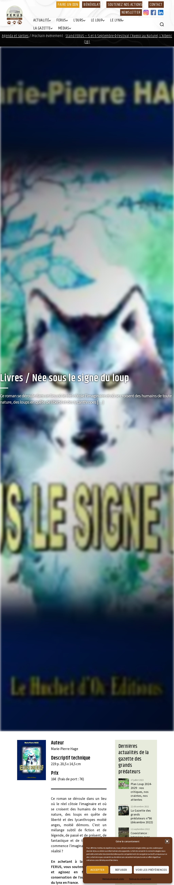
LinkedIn (161, 12)
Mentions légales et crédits (113, 879)
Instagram (146, 12)
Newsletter (131, 12)
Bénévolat (91, 5)
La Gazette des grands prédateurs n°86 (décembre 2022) (142, 816)
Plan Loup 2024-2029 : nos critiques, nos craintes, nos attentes (141, 792)
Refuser (121, 869)
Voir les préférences (151, 869)
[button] (167, 841)
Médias (63, 28)
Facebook (153, 12)
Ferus (61, 20)
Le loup (97, 20)
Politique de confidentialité (140, 879)
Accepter (97, 869)
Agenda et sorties (15, 36)
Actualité (41, 20)
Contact (156, 5)
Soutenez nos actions (125, 5)
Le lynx (116, 20)
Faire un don (68, 5)
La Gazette (41, 28)
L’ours (78, 20)
